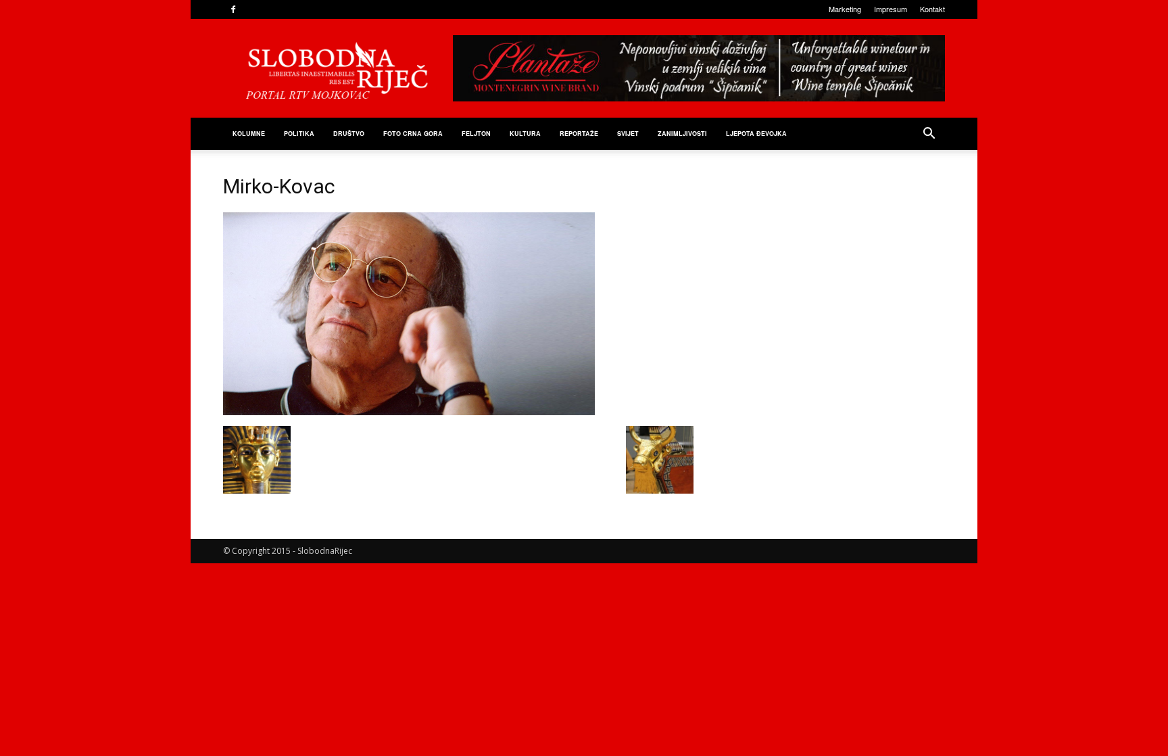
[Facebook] (233, 9)
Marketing (845, 8)
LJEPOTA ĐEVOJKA (756, 133)
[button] (928, 134)
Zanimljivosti (682, 133)
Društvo (348, 133)
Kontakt (932, 8)
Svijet (628, 133)
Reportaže (579, 133)
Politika (299, 133)
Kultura (525, 133)
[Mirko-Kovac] (409, 411)
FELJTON (476, 133)
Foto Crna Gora (413, 133)
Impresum (890, 8)
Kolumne (249, 133)
